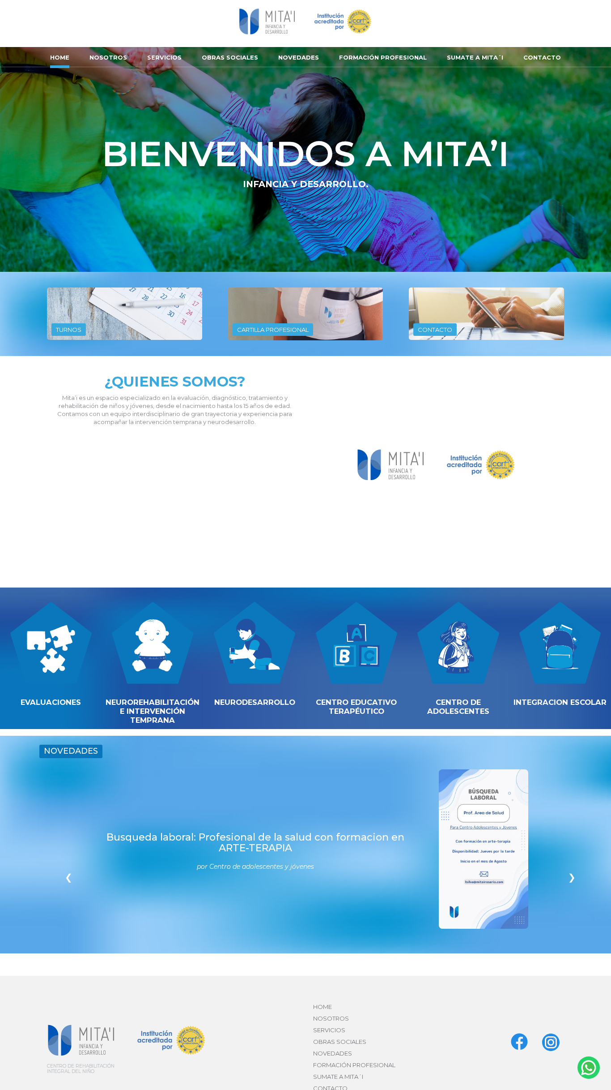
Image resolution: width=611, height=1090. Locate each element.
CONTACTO (542, 57)
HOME (59, 57)
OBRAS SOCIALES (230, 57)
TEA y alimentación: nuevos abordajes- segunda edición (255, 849)
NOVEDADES (298, 57)
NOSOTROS (108, 57)
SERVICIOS (164, 57)
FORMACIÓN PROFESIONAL (383, 57)
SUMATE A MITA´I (475, 57)
